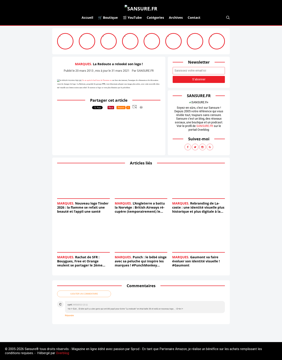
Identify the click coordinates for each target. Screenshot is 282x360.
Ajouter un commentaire (84, 294)
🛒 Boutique (108, 17)
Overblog (62, 353)
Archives (176, 17)
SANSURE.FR (204, 126)
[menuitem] (87, 17)
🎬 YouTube (132, 17)
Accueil (87, 17)
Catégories (155, 17)
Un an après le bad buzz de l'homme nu (97, 80)
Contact (194, 17)
